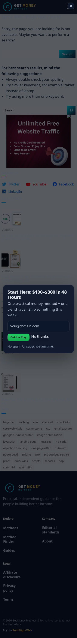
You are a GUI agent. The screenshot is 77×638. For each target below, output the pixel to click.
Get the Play (18, 337)
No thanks (40, 336)
